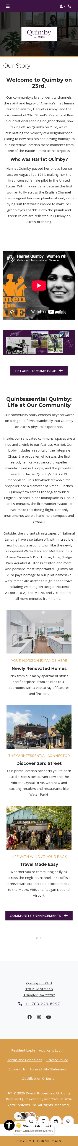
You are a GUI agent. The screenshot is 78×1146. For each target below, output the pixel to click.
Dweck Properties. (40, 1093)
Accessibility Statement (48, 1069)
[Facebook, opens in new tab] (29, 1017)
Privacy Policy (57, 1059)
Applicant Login (51, 1050)
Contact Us (17, 1069)
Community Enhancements (36, 915)
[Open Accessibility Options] (9, 1126)
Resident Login (23, 1050)
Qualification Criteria (38, 1078)
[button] (62, 6)
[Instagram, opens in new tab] (39, 1017)
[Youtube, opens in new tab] (48, 1017)
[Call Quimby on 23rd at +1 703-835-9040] (70, 6)
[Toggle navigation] (7, 6)
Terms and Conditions (24, 1059)
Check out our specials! (39, 1141)
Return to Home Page (36, 370)
